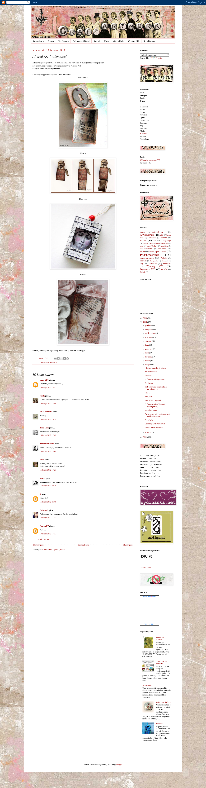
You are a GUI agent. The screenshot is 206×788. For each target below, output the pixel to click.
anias (42, 459)
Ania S (142, 109)
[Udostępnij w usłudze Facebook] (64, 358)
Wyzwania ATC (147, 269)
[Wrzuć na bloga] (58, 358)
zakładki (164, 269)
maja (147, 352)
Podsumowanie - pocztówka (155, 379)
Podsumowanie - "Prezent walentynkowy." (155, 405)
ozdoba (151, 252)
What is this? (149, 624)
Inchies (143, 240)
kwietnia (148, 356)
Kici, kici (148, 396)
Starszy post (127, 544)
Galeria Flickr (118, 41)
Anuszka (143, 114)
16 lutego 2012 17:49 (48, 435)
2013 (145, 318)
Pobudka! (159, 723)
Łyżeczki (148, 375)
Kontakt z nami (149, 41)
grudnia (148, 325)
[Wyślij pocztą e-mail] (55, 358)
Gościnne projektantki (81, 41)
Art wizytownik (151, 371)
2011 (145, 437)
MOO (142, 251)
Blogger (119, 764)
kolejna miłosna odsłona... (155, 427)
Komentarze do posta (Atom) (53, 549)
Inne (154, 240)
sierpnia (148, 341)
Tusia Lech (44, 427)
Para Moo (148, 392)
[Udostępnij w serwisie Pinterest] (67, 358)
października (150, 333)
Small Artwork (46, 411)
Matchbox (53, 362)
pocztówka (161, 251)
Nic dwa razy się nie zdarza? (155, 368)
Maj (141, 125)
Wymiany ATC (133, 41)
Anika (142, 112)
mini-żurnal (162, 248)
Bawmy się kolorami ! (160, 638)
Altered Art (45, 362)
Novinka (143, 133)
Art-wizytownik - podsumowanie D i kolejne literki (157, 415)
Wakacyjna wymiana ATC (150, 160)
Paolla (42, 395)
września (148, 337)
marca (147, 360)
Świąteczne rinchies (163, 702)
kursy (142, 246)
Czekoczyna (144, 120)
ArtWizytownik (147, 234)
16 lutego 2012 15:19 (48, 403)
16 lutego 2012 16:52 (48, 419)
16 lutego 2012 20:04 (48, 485)
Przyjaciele (149, 383)
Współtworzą (63, 41)
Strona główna (38, 41)
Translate (159, 58)
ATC (161, 234)
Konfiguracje (166, 240)
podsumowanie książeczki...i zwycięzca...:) (156, 387)
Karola (42, 478)
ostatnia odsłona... (152, 410)
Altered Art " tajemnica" (154, 400)
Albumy (142, 232)
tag (141, 263)
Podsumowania (149, 255)
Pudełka (164, 258)
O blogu (51, 41)
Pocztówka (149, 420)
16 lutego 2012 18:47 (48, 451)
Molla (142, 131)
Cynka (142, 117)
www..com (149, 597)
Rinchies (143, 260)
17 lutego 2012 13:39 (48, 533)
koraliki (145, 243)
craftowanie (152, 238)
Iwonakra (143, 123)
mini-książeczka (146, 248)
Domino (163, 237)
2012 (145, 322)
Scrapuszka (154, 261)
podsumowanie (147, 257)
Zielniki (142, 272)
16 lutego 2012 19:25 (48, 469)
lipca (147, 344)
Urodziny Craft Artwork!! (155, 423)
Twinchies (167, 263)
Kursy (106, 41)
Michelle (143, 128)
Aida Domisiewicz (47, 443)
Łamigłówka (151, 246)
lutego (147, 364)
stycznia (148, 432)
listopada (148, 329)
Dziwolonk (44, 510)
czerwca (148, 349)
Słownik (97, 41)
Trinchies (153, 263)
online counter (145, 567)
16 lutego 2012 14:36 (48, 387)
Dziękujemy (147, 685)
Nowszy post (38, 544)
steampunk (165, 261)
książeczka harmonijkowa (159, 243)
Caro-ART (44, 380)
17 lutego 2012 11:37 (48, 517)
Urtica (142, 101)
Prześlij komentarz (44, 539)
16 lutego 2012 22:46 (48, 501)
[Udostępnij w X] (61, 358)
